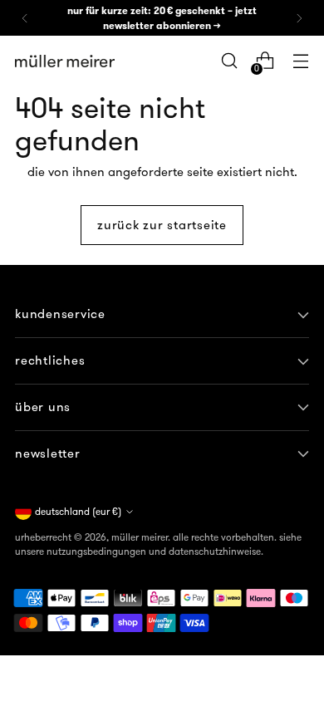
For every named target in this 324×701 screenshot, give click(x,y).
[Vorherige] (25, 18)
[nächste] (299, 18)
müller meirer (139, 537)
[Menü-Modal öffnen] (300, 61)
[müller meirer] (65, 61)
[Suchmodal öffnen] (229, 61)
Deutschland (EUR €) (78, 511)
